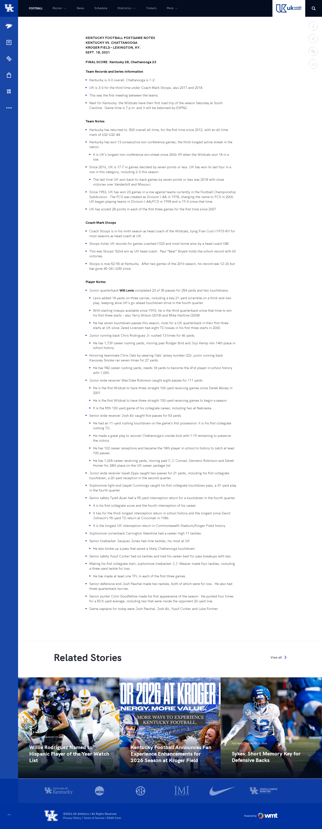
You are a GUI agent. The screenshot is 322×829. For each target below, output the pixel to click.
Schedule (101, 8)
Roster (57, 8)
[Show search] (313, 8)
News (80, 8)
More (170, 8)
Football (36, 8)
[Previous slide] (27, 728)
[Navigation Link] (9, 26)
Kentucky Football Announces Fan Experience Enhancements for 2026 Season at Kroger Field (171, 754)
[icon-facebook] (312, 25)
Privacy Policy (72, 818)
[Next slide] (312, 728)
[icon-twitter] (312, 38)
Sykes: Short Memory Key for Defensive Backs (266, 756)
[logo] (51, 816)
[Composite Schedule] (9, 42)
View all (276, 657)
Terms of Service (94, 818)
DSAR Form (114, 818)
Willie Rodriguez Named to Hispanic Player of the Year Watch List (69, 754)
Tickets (151, 8)
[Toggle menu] (9, 814)
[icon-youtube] (312, 63)
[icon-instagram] (312, 51)
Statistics (125, 8)
